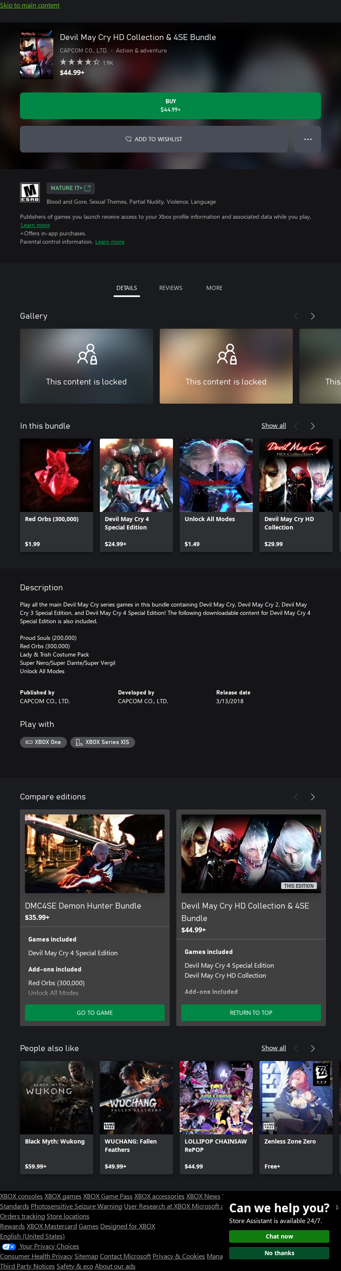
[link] (56, 495)
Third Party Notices (27, 1265)
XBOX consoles (21, 1195)
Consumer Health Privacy (36, 1255)
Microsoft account (217, 1205)
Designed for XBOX (127, 1225)
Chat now (279, 1236)
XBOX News (203, 1195)
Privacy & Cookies (179, 1255)
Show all (274, 425)
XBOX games (63, 1195)
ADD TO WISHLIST (158, 139)
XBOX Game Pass (108, 1195)
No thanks (279, 1253)
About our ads (115, 1265)
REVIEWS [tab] (170, 288)
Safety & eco (75, 1265)
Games (89, 1225)
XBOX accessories (159, 1195)
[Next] (312, 316)
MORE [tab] (214, 288)
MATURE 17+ (66, 188)
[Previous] (296, 316)
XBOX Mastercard (52, 1225)
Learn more (35, 225)
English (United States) (32, 1235)
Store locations (68, 1215)
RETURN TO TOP (251, 1012)
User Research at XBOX (158, 1205)
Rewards (12, 1225)
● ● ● (308, 139)
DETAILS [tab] (126, 288)
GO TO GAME (95, 1012)
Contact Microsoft (125, 1255)
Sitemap (86, 1255)
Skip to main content (29, 4)
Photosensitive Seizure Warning (76, 1205)
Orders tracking (22, 1215)
